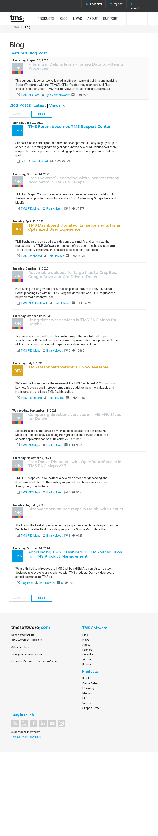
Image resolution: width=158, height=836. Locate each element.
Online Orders (90, 683)
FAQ (84, 698)
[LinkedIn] (43, 723)
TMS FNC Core (28, 95)
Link (21, 161)
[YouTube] (52, 723)
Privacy (86, 664)
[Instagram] (61, 723)
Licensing (88, 688)
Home (15, 27)
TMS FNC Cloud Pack (32, 303)
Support (110, 19)
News (77, 19)
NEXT (41, 114)
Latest (40, 105)
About (92, 19)
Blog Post (24, 583)
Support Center (91, 708)
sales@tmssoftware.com (27, 654)
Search (137, 18)
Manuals (87, 693)
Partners (87, 649)
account (134, 8)
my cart (118, 4)
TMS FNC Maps (28, 208)
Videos (86, 703)
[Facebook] (33, 723)
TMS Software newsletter (26, 736)
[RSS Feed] (15, 723)
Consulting (88, 654)
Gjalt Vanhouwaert (55, 95)
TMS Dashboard (29, 256)
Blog (64, 19)
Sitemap (87, 659)
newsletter (96, 4)
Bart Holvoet (38, 161)
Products (45, 19)
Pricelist (87, 678)
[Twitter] (24, 723)
